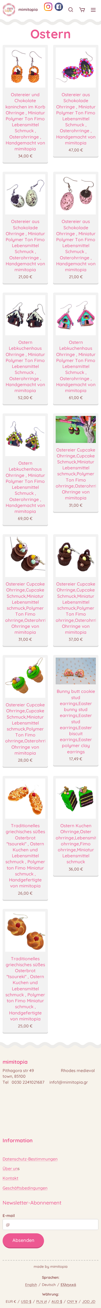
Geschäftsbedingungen (25, 1188)
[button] (70, 9)
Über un (10, 1168)
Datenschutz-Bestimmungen (30, 1158)
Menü (93, 9)
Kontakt (10, 1178)
